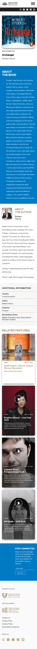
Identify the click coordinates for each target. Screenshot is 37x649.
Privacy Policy (7, 621)
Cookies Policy (7, 624)
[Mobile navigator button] (33, 3)
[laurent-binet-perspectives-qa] (18, 462)
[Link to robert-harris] (7, 213)
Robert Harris (8, 58)
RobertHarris (18, 217)
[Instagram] (20, 9)
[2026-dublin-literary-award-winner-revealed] (18, 359)
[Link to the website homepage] (14, 4)
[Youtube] (27, 9)
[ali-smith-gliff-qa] (18, 514)
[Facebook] (24, 9)
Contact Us (6, 618)
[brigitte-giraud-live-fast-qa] (18, 411)
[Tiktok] (31, 9)
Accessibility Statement (10, 627)
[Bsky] (34, 9)
